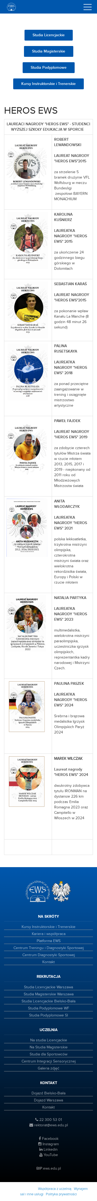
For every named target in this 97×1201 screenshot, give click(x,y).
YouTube (50, 1155)
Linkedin (50, 1149)
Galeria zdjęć (48, 1068)
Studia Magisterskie (48, 51)
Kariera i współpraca (48, 934)
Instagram (50, 1144)
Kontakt (48, 962)
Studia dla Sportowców (48, 1054)
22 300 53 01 (50, 1120)
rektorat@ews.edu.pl (50, 1125)
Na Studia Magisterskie (49, 1047)
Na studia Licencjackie (48, 1040)
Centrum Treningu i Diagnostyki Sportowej (48, 948)
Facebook (49, 1139)
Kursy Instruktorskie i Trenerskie (48, 83)
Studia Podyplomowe (49, 67)
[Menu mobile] (88, 8)
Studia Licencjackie (49, 35)
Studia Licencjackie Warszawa (48, 987)
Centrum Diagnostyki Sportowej (48, 955)
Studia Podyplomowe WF (48, 1008)
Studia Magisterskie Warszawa (49, 994)
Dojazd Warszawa (48, 1100)
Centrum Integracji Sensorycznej (49, 1061)
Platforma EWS (49, 941)
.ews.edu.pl (48, 1168)
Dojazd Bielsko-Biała (48, 1093)
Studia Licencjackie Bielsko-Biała (48, 1001)
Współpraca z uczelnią (54, 1189)
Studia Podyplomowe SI (48, 1015)
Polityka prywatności (61, 1194)
